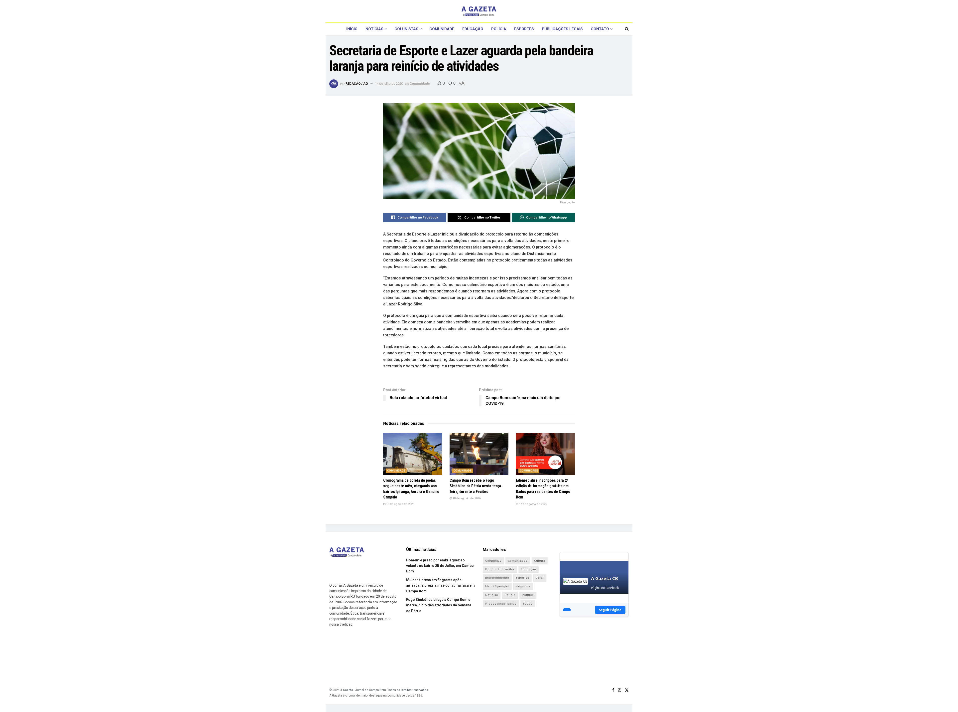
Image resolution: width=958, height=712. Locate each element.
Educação (472, 29)
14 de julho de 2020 (389, 83)
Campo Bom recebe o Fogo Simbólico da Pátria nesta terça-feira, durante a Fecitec (476, 486)
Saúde (528, 603)
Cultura (539, 560)
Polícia (498, 29)
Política (528, 595)
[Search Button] (627, 29)
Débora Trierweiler (499, 569)
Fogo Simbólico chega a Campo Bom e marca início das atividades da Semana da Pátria (438, 605)
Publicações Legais (562, 29)
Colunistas (406, 29)
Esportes (524, 29)
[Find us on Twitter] (627, 690)
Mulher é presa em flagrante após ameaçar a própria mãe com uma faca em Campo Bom (440, 585)
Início (352, 29)
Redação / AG (357, 83)
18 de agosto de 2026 (399, 504)
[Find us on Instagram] (619, 690)
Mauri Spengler (497, 586)
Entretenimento (497, 577)
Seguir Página (610, 610)
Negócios (523, 586)
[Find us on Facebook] (613, 690)
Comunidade (441, 29)
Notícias (374, 29)
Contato (600, 29)
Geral (540, 577)
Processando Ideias (500, 603)
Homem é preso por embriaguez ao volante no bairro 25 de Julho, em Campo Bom (440, 565)
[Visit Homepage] (479, 11)
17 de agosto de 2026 (532, 504)
